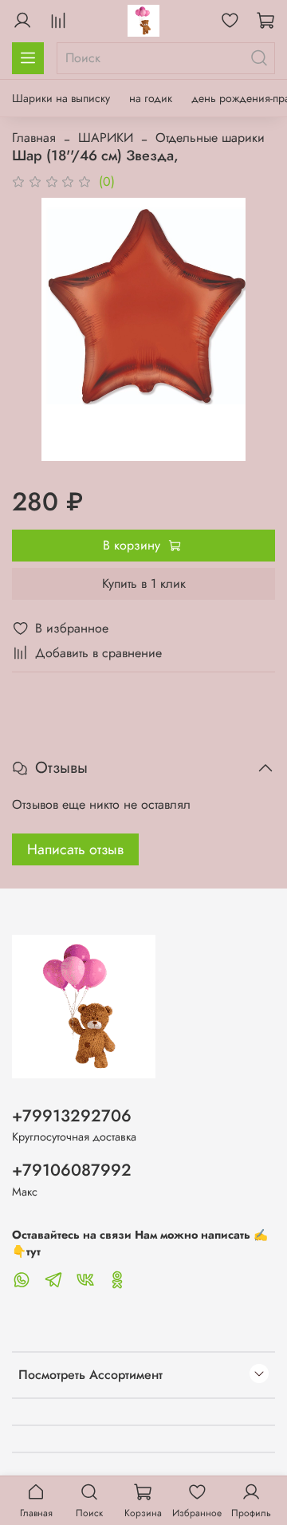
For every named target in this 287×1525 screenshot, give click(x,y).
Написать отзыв (75, 849)
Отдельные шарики (210, 137)
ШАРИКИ (105, 137)
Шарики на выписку (61, 98)
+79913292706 (72, 1116)
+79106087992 (72, 1170)
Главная (34, 137)
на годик (150, 98)
